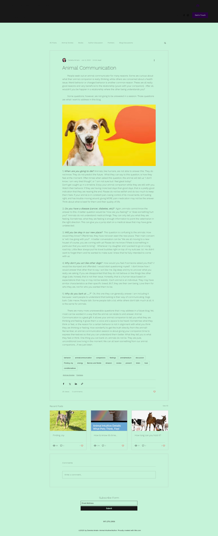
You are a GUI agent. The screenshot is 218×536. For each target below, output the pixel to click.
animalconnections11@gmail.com (22, 6)
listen (138, 363)
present (129, 363)
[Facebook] (184, 15)
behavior (67, 358)
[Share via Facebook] (63, 384)
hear (146, 363)
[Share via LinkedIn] (76, 384)
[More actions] (154, 60)
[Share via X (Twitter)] (70, 384)
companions (100, 358)
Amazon (109, 363)
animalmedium (125, 358)
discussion (140, 358)
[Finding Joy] (68, 420)
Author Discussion (95, 43)
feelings (113, 358)
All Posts (53, 43)
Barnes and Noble (94, 363)
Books (80, 43)
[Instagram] (188, 15)
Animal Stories (67, 43)
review (118, 363)
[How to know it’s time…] (109, 420)
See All (165, 406)
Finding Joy (68, 363)
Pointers (111, 43)
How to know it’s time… (105, 435)
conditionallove (70, 368)
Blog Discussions (126, 43)
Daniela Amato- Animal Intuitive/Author (34, 13)
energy (80, 363)
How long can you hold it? (148, 435)
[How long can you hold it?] (150, 420)
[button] (165, 43)
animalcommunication (83, 358)
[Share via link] (82, 384)
